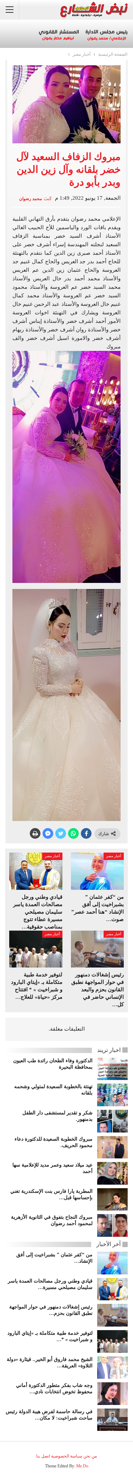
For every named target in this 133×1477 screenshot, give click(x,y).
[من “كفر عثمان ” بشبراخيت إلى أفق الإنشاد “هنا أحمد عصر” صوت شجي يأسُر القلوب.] (97, 871)
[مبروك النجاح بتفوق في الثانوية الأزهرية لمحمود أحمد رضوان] (112, 1225)
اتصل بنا (43, 1456)
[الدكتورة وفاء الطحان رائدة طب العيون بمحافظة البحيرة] (112, 1069)
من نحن (90, 1456)
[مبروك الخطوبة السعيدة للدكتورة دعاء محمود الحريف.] (112, 1147)
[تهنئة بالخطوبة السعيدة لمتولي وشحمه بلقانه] (112, 1095)
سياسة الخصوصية (66, 1456)
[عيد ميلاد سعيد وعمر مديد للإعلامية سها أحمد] (112, 1173)
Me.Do (82, 1466)
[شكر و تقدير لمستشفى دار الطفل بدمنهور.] (112, 1121)
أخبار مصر (113, 856)
